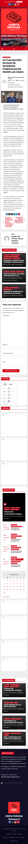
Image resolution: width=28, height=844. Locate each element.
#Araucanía (21, 80)
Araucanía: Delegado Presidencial (11, 256)
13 (23, 583)
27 (23, 589)
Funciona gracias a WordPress (9, 828)
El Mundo (19, 834)
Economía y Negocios (15, 507)
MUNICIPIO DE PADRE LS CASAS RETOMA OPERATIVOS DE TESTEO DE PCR (18, 220)
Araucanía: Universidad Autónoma (16, 559)
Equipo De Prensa (18, 295)
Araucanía (9, 834)
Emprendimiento (14, 549)
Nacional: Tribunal (14, 509)
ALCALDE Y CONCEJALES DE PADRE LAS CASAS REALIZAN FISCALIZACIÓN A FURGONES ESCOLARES (9, 222)
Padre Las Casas (6, 57)
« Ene (4, 596)
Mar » (8, 596)
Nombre (5, 344)
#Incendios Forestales (14, 85)
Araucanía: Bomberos (15, 254)
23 (10, 589)
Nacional (14, 834)
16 (10, 586)
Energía (16, 702)
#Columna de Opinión (8, 702)
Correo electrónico (8, 353)
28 (4, 592)
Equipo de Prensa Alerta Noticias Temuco (16, 78)
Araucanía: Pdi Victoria (16, 526)
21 (4, 589)
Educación (12, 271)
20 (23, 586)
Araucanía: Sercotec (16, 547)
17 (14, 586)
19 (20, 586)
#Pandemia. (11, 87)
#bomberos (11, 82)
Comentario (6, 315)
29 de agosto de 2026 (11, 516)
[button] (25, 49)
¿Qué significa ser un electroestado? (12, 705)
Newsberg (22, 828)
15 (7, 586)
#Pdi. (16, 87)
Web (4, 361)
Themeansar (14, 830)
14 (4, 586)
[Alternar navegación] (14, 49)
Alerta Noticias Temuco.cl (14, 35)
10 (14, 583)
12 (20, 583)
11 (17, 583)
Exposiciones (14, 563)
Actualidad (6, 254)
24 (14, 589)
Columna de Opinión (20, 837)
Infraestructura (8, 258)
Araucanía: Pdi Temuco (16, 536)
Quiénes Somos (14, 840)
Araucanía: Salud (14, 287)
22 (7, 589)
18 (17, 586)
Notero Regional (18, 264)
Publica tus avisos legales (9, 837)
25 (17, 589)
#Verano (20, 87)
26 (20, 589)
